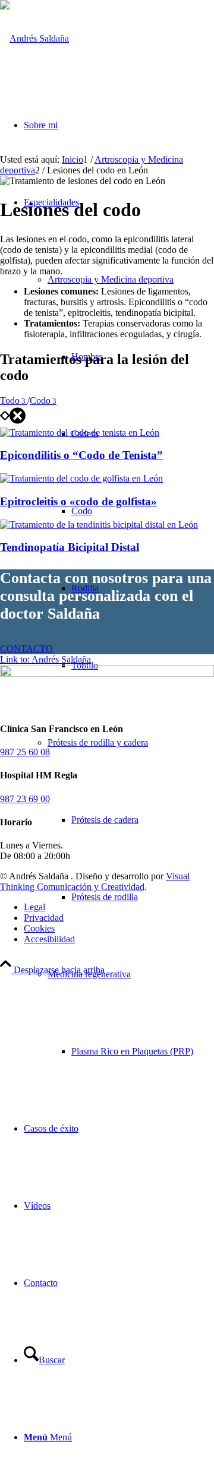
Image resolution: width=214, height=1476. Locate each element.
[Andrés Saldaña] (34, 38)
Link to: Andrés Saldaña (45, 659)
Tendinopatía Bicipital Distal (69, 547)
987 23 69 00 (25, 799)
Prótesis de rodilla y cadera (98, 742)
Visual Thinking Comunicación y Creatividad (95, 881)
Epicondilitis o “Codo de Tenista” (81, 455)
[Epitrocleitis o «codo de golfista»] (81, 478)
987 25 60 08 (25, 752)
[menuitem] (131, 820)
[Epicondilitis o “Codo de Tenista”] (79, 432)
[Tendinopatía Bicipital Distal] (99, 525)
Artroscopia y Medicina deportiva (111, 279)
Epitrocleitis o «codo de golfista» (78, 501)
